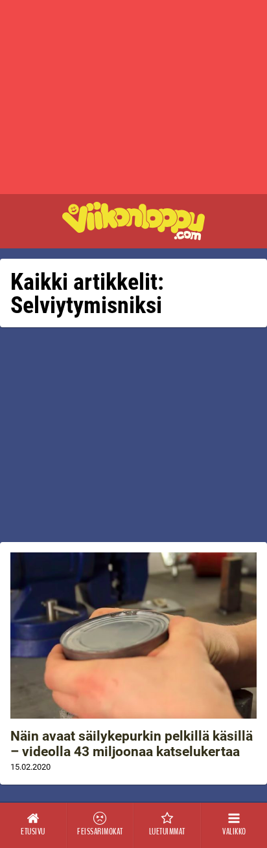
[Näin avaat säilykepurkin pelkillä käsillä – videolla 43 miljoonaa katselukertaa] (133, 635)
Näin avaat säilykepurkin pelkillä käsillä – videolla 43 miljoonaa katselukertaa (131, 743)
